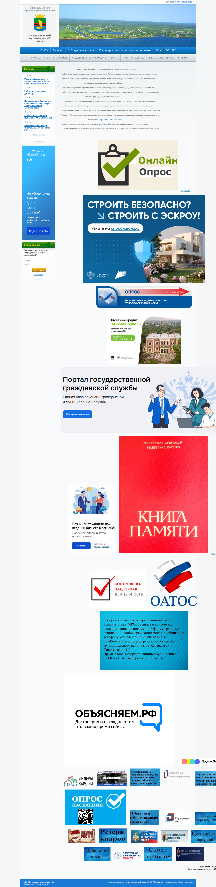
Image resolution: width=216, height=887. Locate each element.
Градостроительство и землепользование (125, 50)
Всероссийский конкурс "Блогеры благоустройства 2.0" (37, 128)
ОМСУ (44, 50)
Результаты (38, 275)
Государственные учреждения (89, 57)
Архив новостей (39, 135)
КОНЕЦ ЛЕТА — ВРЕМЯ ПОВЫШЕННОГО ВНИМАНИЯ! (38, 117)
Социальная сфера (83, 50)
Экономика (59, 50)
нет (29, 264)
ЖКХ (158, 50)
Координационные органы (147, 57)
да (29, 260)
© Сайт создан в (36, 884)
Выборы (170, 57)
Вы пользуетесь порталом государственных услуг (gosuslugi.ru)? (35, 252)
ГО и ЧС (171, 50)
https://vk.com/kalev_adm (110, 119)
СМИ (125, 57)
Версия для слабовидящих (182, 2)
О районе (62, 57)
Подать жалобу (38, 231)
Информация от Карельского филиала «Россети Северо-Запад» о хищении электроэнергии (38, 104)
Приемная (35, 57)
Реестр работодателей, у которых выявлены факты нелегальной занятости (37, 81)
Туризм (115, 57)
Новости (49, 57)
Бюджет (183, 57)
